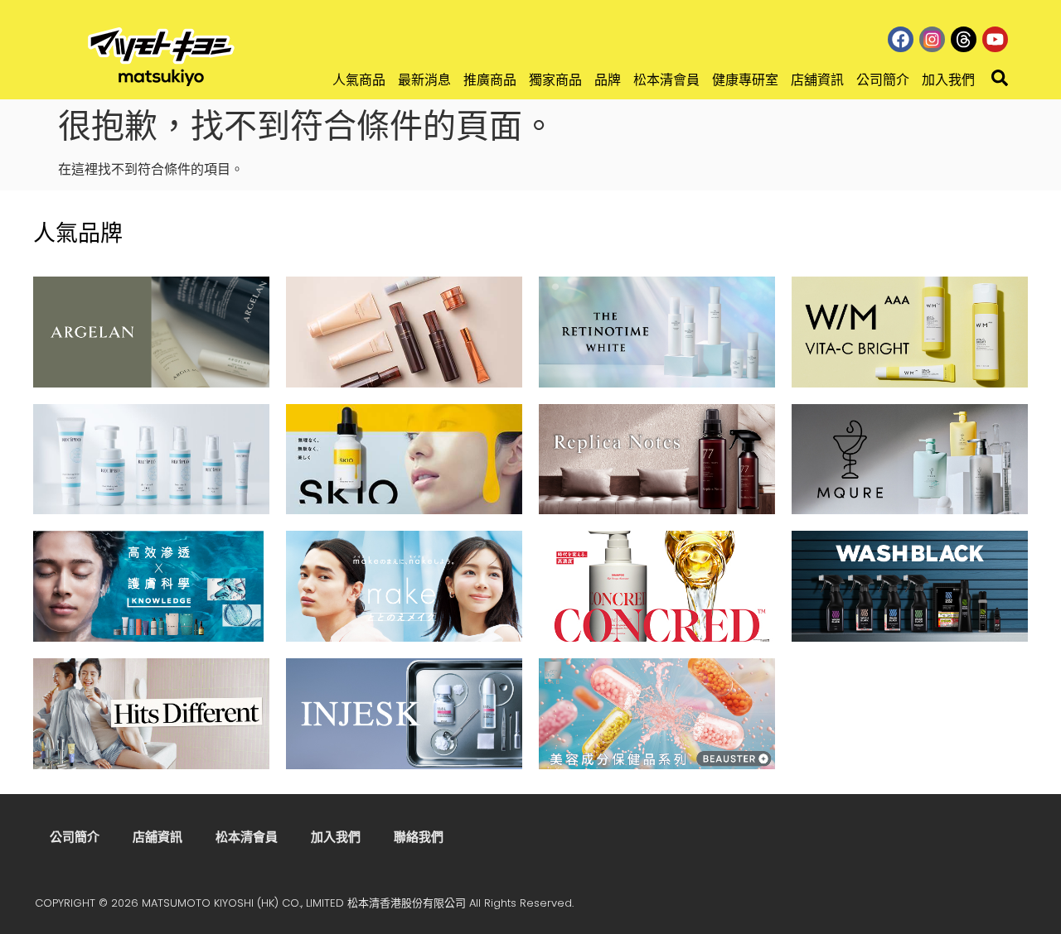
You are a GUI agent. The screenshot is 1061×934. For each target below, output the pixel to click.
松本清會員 (666, 80)
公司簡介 (882, 80)
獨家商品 (555, 80)
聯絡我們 (418, 837)
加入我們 (948, 80)
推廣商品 (489, 80)
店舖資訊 (817, 80)
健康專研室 (745, 80)
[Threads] (963, 39)
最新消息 (424, 80)
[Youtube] (995, 39)
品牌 (607, 80)
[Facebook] (900, 39)
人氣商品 (358, 80)
